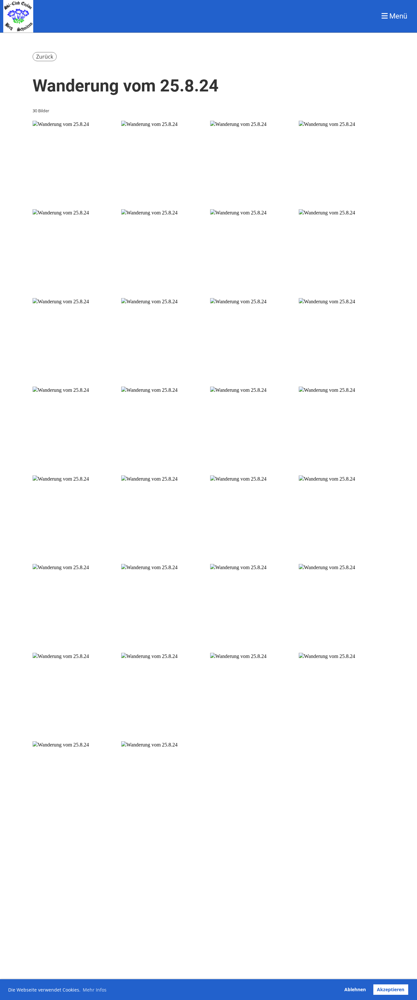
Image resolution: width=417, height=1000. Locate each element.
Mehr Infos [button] (95, 990)
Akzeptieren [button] (390, 989)
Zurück (44, 56)
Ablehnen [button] (355, 989)
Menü (397, 16)
